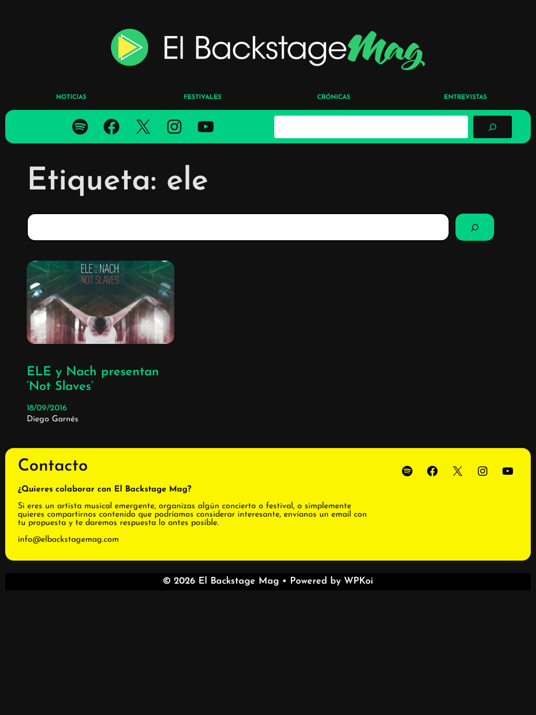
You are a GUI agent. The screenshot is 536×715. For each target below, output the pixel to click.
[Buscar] (492, 127)
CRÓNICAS (333, 97)
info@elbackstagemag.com (68, 539)
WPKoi (358, 581)
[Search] (475, 227)
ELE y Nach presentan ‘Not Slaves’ (93, 380)
